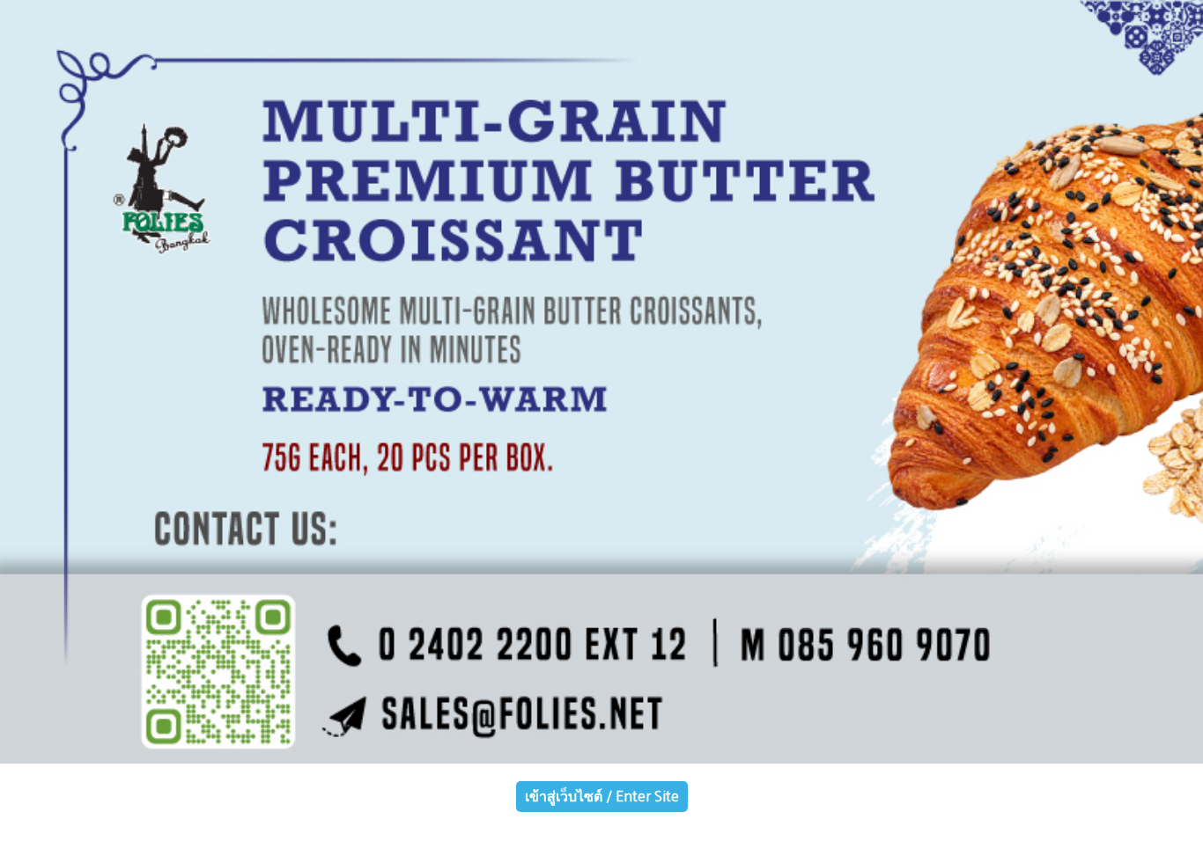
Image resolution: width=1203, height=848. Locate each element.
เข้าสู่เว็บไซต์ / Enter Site (602, 796)
